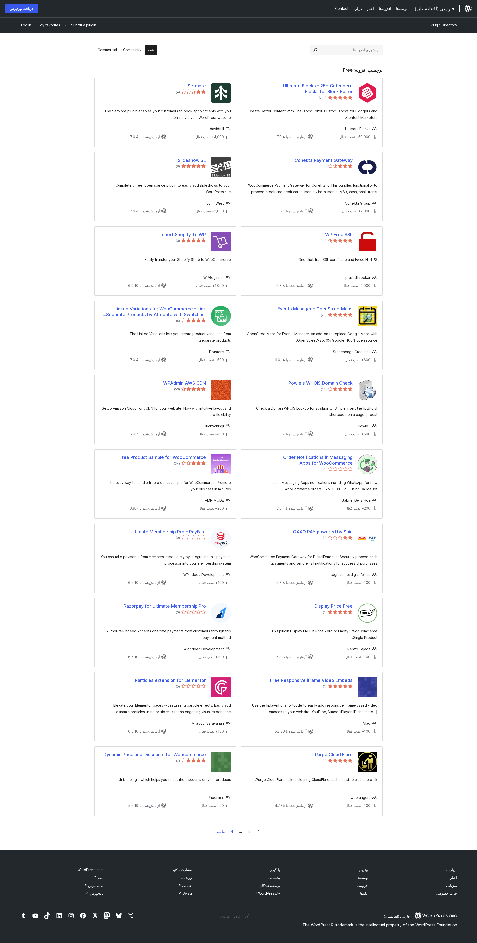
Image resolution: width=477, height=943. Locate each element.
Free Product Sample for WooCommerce (162, 457)
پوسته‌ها (363, 877)
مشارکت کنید (182, 870)
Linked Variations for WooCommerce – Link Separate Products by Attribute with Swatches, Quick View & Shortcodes (156, 312)
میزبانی (451, 885)
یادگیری (274, 870)
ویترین (364, 870)
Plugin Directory (444, 25)
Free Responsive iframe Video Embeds (311, 680)
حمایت (185, 885)
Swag (185, 893)
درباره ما (450, 870)
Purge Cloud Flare (334, 754)
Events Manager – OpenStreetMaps (315, 308)
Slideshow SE (192, 160)
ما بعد (220, 831)
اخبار (453, 877)
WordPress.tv (267, 893)
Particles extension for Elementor (170, 680)
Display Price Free (333, 606)
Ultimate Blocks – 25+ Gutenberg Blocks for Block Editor (318, 88)
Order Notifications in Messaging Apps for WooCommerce (318, 460)
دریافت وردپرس (21, 8)
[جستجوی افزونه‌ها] (315, 50)
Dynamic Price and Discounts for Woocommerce (154, 754)
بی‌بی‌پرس (93, 885)
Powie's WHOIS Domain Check (320, 383)
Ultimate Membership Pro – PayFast (168, 531)
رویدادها (186, 877)
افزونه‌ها (363, 885)
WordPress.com (88, 870)
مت (98, 877)
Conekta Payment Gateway (324, 160)
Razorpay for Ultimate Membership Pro (165, 606)
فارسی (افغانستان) (397, 916)
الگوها (364, 893)
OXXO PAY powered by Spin (323, 531)
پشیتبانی (274, 877)
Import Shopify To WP (182, 234)
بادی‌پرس (94, 893)
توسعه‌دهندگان (270, 885)
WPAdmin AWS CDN (184, 383)
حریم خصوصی (446, 893)
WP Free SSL (339, 234)
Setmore (197, 85)
